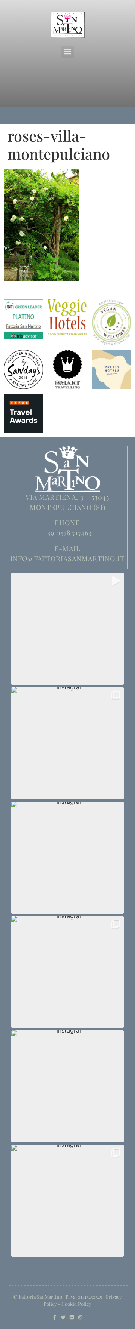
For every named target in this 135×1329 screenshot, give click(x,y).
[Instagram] (80, 1317)
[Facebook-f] (54, 1317)
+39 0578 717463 (67, 532)
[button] (68, 52)
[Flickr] (71, 1317)
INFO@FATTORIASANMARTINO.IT (67, 558)
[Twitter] (63, 1317)
